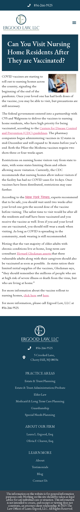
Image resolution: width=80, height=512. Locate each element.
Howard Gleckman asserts (34, 253)
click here (30, 295)
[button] (74, 22)
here (46, 295)
